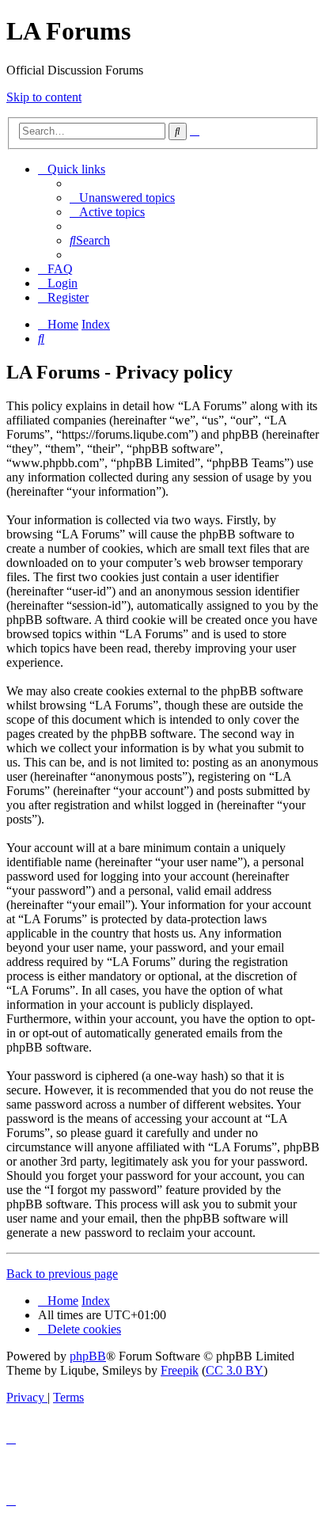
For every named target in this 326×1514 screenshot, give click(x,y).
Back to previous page (62, 1273)
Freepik (180, 1370)
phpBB (88, 1356)
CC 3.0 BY (234, 1370)
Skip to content (44, 97)
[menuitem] (122, 197)
